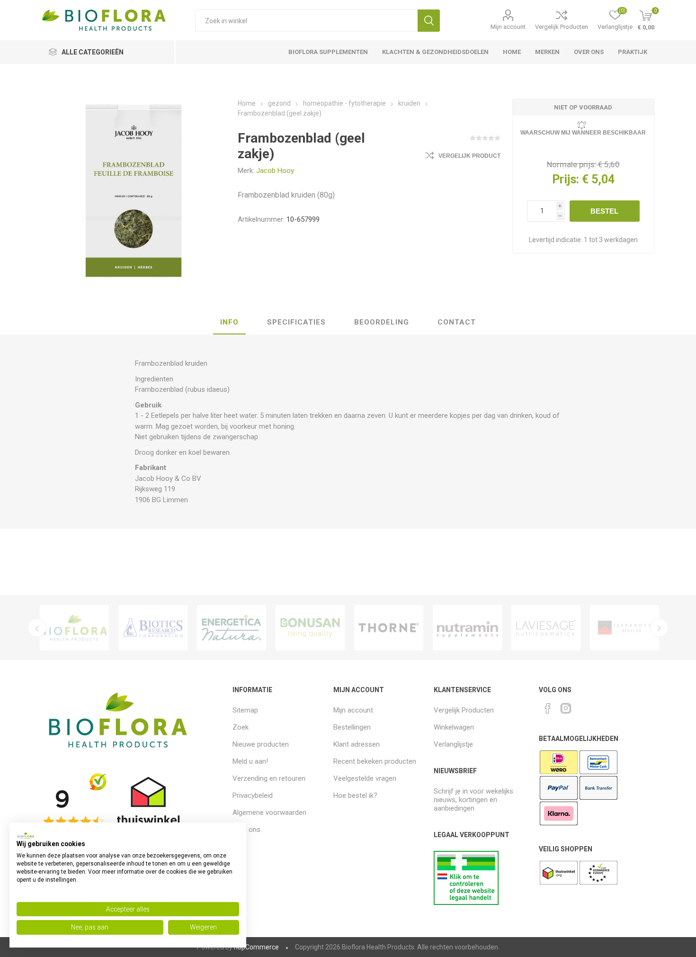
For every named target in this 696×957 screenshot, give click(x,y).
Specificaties (296, 322)
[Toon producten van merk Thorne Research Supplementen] (388, 627)
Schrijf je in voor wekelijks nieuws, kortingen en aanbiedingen (473, 800)
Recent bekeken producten (374, 761)
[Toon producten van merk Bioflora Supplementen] (74, 627)
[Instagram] (565, 708)
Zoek (429, 20)
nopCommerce (256, 947)
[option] (74, 627)
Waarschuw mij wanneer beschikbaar (583, 132)
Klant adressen (356, 744)
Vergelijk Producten (561, 26)
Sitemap (245, 710)
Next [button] (659, 627)
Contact (456, 322)
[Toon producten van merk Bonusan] (310, 627)
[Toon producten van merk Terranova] (624, 627)
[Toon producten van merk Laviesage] (545, 627)
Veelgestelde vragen (364, 778)
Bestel (604, 211)
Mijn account (508, 26)
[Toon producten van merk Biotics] (152, 627)
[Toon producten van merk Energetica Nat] (231, 627)
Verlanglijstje (453, 744)
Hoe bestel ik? (355, 795)
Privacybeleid (252, 795)
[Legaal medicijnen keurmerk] (466, 902)
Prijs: (565, 179)
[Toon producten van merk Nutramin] (467, 627)
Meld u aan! (250, 761)
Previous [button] (36, 627)
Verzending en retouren (268, 778)
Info (229, 322)
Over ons (246, 829)
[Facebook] (547, 708)
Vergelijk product (469, 156)
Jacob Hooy (275, 170)
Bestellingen (352, 727)
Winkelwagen (454, 727)
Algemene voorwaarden (269, 812)
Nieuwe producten (260, 744)
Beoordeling (381, 322)
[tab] (229, 322)
